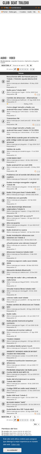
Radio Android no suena (17, 230)
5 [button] (27, 69)
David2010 (23, 404)
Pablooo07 (24, 179)
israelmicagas (25, 151)
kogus (22, 195)
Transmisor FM (13, 118)
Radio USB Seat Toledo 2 (17, 395)
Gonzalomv (24, 332)
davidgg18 (24, 291)
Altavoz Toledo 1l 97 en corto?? (20, 216)
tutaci (22, 160)
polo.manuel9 (25, 167)
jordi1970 (23, 300)
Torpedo (23, 211)
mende (22, 265)
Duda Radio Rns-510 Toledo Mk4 (20, 409)
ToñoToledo (24, 112)
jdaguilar (35, 61)
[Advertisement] (20, 34)
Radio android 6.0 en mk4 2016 (19, 165)
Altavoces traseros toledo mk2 (20, 252)
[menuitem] (6, 7)
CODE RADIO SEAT (14, 158)
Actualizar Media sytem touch (19, 346)
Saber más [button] (15, 444)
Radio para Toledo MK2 (16, 90)
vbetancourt (24, 272)
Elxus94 (22, 309)
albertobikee (24, 83)
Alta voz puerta (13, 223)
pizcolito (23, 316)
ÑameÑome (24, 254)
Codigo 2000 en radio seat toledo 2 (22, 388)
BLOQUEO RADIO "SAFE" (16, 402)
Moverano (20, 61)
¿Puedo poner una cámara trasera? (22, 243)
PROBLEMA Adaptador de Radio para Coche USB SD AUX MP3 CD (22, 371)
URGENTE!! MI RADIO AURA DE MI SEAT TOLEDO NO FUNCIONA (22, 352)
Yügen (22, 92)
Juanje (22, 356)
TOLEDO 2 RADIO (13, 339)
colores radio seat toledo (17, 298)
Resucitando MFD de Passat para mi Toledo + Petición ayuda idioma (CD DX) (22, 79)
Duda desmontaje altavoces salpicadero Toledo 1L (19, 208)
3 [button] (22, 69)
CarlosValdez (24, 132)
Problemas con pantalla (17, 198)
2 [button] (20, 69)
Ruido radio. (12, 314)
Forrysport (23, 348)
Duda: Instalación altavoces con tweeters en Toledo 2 (20, 236)
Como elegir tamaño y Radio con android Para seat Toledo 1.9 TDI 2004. (23, 108)
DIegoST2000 (24, 282)
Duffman (23, 100)
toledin (3, 63)
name (22, 411)
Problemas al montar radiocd (19, 330)
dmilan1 (23, 365)
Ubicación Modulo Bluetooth (19, 270)
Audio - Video (8, 58)
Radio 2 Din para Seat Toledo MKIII (21, 192)
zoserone (23, 245)
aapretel (14, 61)
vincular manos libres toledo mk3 (21, 289)
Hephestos (28, 61)
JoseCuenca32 (25, 120)
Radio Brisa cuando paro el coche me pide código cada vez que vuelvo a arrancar (22, 140)
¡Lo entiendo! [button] (12, 450)
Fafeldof (23, 232)
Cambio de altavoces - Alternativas (22, 98)
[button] (15, 69)
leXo (21, 240)
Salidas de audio (14, 149)
